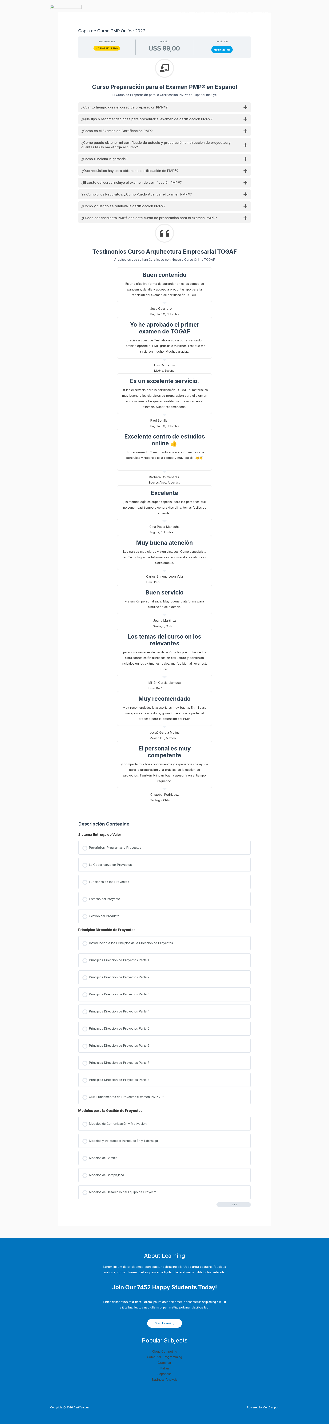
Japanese (164, 1374)
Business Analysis (164, 1379)
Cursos (200, 12)
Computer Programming (164, 1357)
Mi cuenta (269, 12)
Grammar (164, 1363)
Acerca (215, 12)
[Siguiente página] (249, 1204)
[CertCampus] (66, 12)
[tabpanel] (164, 441)
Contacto (250, 12)
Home (185, 12)
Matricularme (222, 49)
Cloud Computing (164, 1351)
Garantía (232, 12)
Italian (164, 1368)
